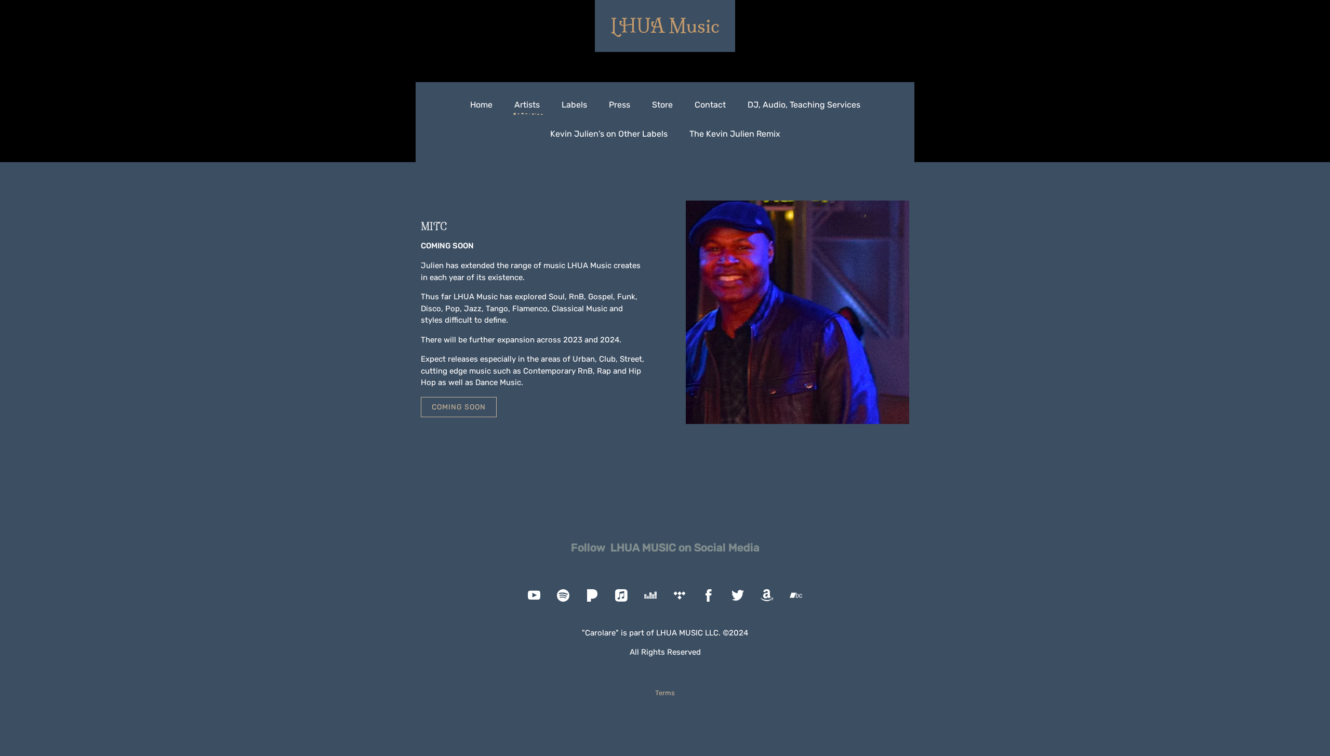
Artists (527, 105)
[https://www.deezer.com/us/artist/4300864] (650, 595)
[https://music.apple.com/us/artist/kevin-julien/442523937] (621, 595)
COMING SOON (459, 407)
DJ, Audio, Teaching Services (804, 105)
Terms (665, 693)
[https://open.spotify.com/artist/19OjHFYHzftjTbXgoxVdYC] (563, 595)
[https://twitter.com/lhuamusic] (738, 595)
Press (619, 105)
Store (662, 105)
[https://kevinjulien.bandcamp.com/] (796, 595)
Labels (574, 105)
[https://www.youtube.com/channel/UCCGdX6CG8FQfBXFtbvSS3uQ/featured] (534, 595)
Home (481, 105)
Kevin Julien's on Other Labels (609, 134)
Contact (710, 105)
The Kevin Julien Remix (734, 134)
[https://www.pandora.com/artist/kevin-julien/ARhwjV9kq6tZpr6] (592, 595)
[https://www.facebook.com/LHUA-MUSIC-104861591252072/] (708, 595)
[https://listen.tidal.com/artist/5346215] (679, 595)
